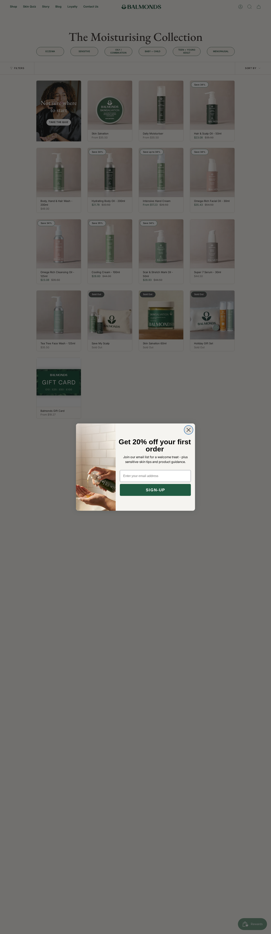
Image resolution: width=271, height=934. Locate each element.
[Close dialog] (188, 429)
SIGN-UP (155, 490)
